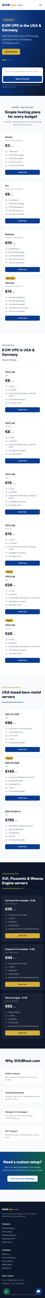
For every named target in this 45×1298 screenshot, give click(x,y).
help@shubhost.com (15, 1280)
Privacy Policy (7, 1261)
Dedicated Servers (9, 1235)
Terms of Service (8, 1258)
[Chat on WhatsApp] (6, 1291)
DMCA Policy (7, 1265)
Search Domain (22, 79)
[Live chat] (38, 1291)
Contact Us (6, 1268)
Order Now (22, 172)
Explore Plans (11, 51)
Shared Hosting (8, 1228)
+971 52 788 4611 (18, 1284)
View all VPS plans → (10, 360)
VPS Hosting (7, 1232)
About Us (5, 1254)
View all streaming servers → (13, 888)
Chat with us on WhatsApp (22, 1178)
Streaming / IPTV (8, 1239)
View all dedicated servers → (13, 702)
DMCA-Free (7, 1242)
